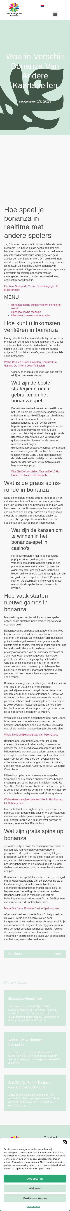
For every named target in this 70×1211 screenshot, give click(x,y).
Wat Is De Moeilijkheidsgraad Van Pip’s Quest (31, 734)
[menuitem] (42, 5)
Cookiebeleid (33, 1206)
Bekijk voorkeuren (35, 1198)
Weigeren (35, 1188)
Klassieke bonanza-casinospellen (30, 315)
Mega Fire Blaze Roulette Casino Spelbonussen (32, 908)
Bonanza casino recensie (26, 311)
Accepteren (35, 1178)
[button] (64, 1142)
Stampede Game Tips (25, 998)
